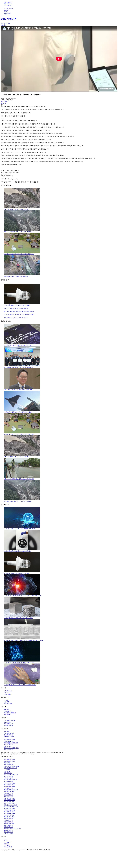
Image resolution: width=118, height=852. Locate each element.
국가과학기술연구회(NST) (11, 748)
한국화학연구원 (8, 796)
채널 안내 (6, 692)
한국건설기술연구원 (9, 811)
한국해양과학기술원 (9, 808)
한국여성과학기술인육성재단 (12, 828)
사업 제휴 (6, 702)
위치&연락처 (7, 694)
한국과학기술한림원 (9, 810)
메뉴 (9, 23)
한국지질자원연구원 (9, 813)
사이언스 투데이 (8, 8)
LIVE (5, 14)
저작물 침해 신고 (8, 724)
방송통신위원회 (8, 744)
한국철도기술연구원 (9, 798)
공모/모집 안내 (8, 711)
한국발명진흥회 (8, 827)
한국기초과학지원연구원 (11, 790)
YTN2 (5, 840)
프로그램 (6, 10)
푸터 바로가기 (8, 5)
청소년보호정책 (8, 735)
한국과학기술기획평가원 (11, 774)
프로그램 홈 (4, 101)
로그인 (5, 23)
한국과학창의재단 (9, 741)
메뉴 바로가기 (8, 2)
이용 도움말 (7, 714)
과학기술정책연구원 (9, 761)
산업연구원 (7, 771)
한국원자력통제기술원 (10, 779)
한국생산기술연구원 (9, 816)
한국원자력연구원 (9, 801)
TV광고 (6, 700)
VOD (5, 11)
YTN (5, 839)
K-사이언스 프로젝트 (10, 713)
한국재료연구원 (8, 820)
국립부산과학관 (8, 833)
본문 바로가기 (8, 3)
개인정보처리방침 (9, 733)
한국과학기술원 (8, 749)
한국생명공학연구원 (9, 786)
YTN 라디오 (7, 842)
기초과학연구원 (8, 795)
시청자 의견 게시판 (9, 720)
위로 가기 (3, 25)
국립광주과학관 (8, 832)
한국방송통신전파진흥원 (11, 743)
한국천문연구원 (8, 781)
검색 (2, 23)
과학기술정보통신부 (9, 739)
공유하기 (3, 103)
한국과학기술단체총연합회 (11, 766)
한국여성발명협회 (9, 823)
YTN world (7, 845)
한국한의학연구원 (9, 791)
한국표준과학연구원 (9, 803)
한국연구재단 (8, 746)
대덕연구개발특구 (9, 815)
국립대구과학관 (8, 830)
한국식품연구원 (8, 788)
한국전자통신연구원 (9, 783)
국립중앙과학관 (8, 825)
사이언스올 (7, 769)
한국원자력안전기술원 (10, 768)
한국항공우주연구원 (9, 800)
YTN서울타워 (8, 847)
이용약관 (6, 731)
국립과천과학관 (8, 822)
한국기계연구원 (8, 793)
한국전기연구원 (8, 818)
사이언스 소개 (8, 691)
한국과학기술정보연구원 (11, 806)
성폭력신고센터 (8, 725)
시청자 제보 (7, 722)
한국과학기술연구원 (9, 784)
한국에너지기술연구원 (10, 805)
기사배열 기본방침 (9, 736)
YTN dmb (6, 844)
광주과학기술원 (8, 778)
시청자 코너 (7, 13)
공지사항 (6, 709)
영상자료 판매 (8, 703)
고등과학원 (7, 763)
